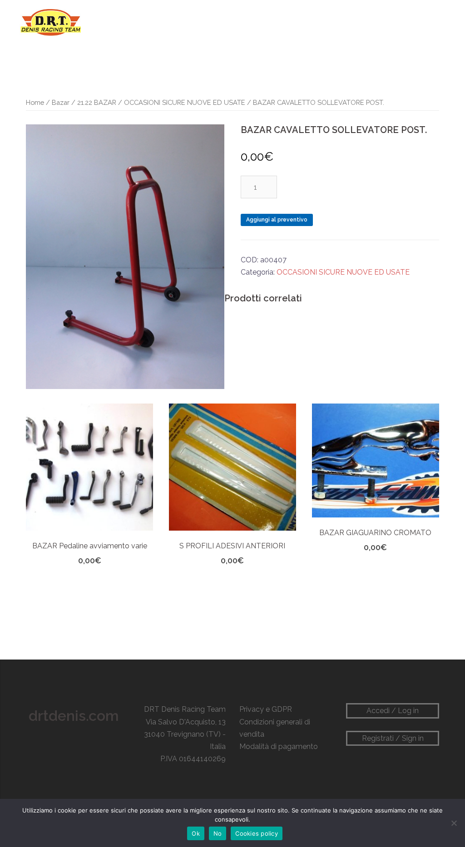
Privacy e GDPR (265, 709)
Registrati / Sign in (393, 738)
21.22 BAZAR (96, 102)
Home (35, 102)
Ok (196, 833)
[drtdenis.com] (50, 22)
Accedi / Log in (392, 710)
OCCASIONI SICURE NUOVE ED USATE (184, 102)
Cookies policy (256, 833)
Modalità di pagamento (278, 746)
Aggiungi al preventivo (276, 220)
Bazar (60, 102)
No (217, 833)
